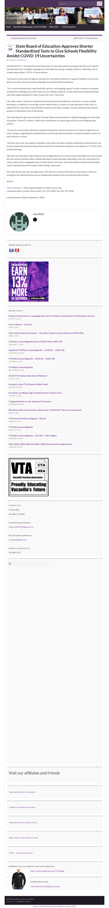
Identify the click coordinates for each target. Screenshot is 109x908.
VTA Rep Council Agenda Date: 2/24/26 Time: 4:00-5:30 (35, 341)
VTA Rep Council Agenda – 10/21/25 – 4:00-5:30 (32, 358)
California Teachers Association (22, 807)
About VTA (54, 27)
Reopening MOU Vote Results (23, 38)
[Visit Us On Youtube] (17, 250)
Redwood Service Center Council (23, 822)
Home (8, 27)
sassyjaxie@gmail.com (18, 540)
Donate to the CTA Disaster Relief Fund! (28, 384)
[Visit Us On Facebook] (11, 250)
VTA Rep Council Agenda (21, 367)
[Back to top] (103, 902)
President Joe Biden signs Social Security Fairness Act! (35, 392)
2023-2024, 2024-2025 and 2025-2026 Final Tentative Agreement (40, 444)
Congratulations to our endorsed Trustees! (30, 401)
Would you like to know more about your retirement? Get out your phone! (45, 410)
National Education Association (22, 792)
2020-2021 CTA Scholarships (86, 38)
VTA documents (69, 27)
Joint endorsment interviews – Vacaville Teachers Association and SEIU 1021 (46, 333)
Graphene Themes (24, 902)
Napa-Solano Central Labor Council (23, 838)
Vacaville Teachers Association (32, 13)
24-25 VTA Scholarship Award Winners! (28, 375)
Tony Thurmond (14, 187)
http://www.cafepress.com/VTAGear (48, 871)
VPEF (11, 853)
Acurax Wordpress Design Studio (64, 906)
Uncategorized (21, 60)
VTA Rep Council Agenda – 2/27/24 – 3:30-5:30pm (33, 435)
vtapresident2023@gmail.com (21, 527)
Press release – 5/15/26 (20, 324)
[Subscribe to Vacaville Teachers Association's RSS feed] (8, 3)
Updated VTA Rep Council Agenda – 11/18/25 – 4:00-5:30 (36, 350)
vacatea (11, 60)
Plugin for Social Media (41, 906)
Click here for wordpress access (45, 886)
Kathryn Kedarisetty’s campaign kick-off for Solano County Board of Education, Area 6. (52, 316)
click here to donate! (24, 853)
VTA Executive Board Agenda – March (27, 418)
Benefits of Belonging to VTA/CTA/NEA (30, 27)
